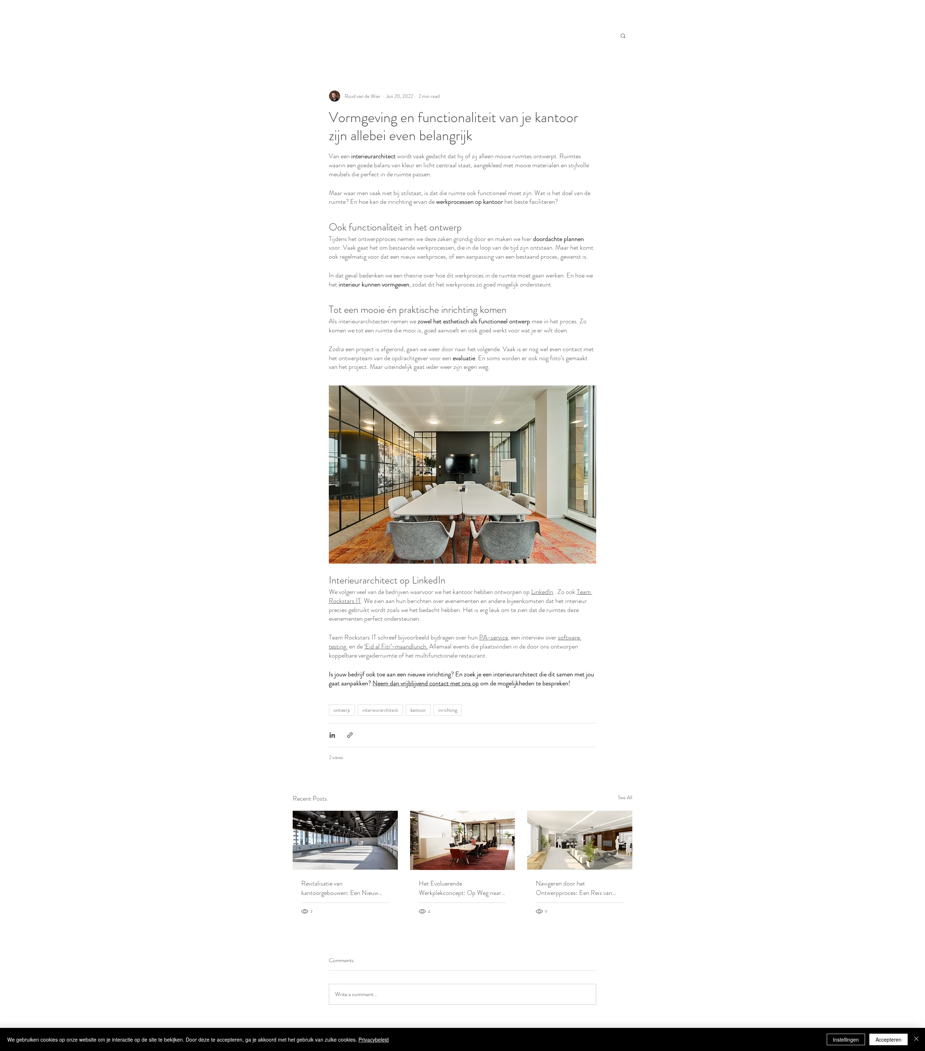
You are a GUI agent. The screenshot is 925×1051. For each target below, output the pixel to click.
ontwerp (342, 710)
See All (625, 797)
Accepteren (888, 1039)
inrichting (447, 710)
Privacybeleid (373, 1039)
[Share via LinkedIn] (332, 735)
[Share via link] (350, 735)
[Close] (916, 1039)
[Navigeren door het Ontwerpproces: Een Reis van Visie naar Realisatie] (579, 840)
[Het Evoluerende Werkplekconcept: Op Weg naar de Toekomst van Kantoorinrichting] (462, 840)
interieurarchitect (380, 710)
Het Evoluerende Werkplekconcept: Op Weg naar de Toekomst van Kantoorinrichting (460, 888)
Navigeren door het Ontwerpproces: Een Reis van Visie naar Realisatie (574, 888)
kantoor (418, 710)
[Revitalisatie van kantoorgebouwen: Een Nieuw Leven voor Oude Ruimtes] (345, 840)
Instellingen (846, 1039)
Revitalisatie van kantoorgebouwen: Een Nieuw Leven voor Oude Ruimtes (339, 888)
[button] (623, 35)
